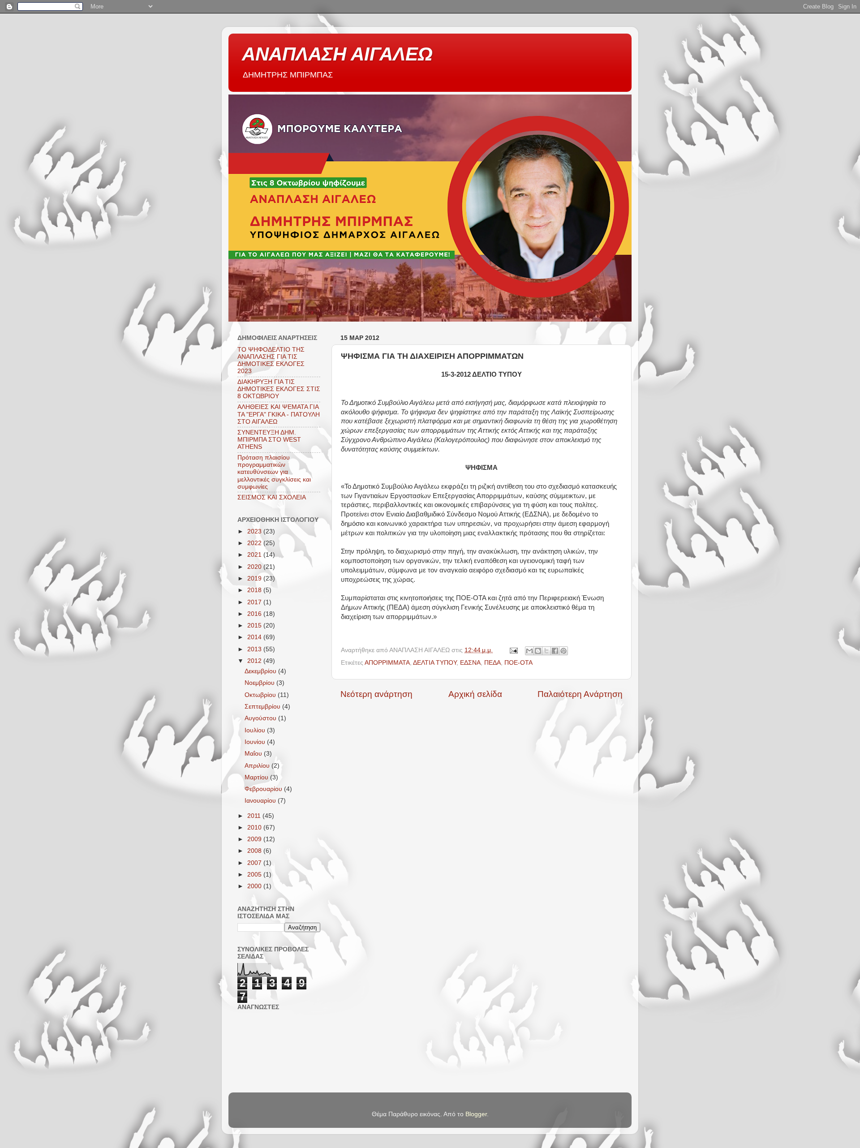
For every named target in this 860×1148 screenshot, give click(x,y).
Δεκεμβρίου (261, 671)
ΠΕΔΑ (492, 662)
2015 (255, 625)
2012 (255, 661)
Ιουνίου (256, 742)
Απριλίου (258, 765)
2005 (255, 874)
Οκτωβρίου (261, 695)
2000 (255, 886)
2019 (255, 578)
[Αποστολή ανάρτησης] (513, 650)
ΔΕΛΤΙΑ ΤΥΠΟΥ (434, 662)
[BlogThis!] (537, 650)
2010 (255, 827)
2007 (255, 863)
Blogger (476, 1114)
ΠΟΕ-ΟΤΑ (518, 662)
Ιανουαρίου (261, 800)
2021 (255, 554)
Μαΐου (254, 753)
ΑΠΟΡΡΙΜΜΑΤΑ (387, 662)
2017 (255, 602)
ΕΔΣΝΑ (470, 662)
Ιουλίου (256, 730)
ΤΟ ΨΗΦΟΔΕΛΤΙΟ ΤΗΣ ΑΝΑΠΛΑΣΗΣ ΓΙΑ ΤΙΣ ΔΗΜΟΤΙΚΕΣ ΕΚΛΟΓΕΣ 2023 (271, 360)
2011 (254, 816)
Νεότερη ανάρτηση (376, 694)
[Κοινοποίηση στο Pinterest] (563, 650)
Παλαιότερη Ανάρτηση (580, 694)
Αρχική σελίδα (475, 694)
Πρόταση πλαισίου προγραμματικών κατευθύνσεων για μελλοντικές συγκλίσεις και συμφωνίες (274, 472)
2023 (255, 531)
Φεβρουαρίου (264, 789)
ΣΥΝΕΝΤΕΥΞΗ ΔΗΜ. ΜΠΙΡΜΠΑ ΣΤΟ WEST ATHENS (269, 439)
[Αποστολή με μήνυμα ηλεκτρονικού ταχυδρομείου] (529, 650)
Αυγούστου (261, 718)
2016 (255, 614)
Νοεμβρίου (260, 682)
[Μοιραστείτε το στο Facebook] (554, 650)
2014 (255, 637)
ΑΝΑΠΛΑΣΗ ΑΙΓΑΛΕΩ (337, 53)
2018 (255, 590)
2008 (255, 850)
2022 (255, 543)
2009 (255, 839)
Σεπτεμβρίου (263, 706)
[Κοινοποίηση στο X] (546, 650)
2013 (255, 649)
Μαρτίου (257, 777)
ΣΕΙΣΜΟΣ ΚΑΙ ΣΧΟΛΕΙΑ (271, 497)
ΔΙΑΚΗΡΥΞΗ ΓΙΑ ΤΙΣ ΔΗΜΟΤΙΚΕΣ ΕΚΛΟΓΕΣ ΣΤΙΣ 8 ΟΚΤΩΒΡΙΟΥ (278, 389)
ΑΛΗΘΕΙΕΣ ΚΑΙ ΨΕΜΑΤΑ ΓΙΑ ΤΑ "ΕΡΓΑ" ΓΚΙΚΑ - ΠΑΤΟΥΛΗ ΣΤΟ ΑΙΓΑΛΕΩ (278, 414)
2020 (255, 566)
